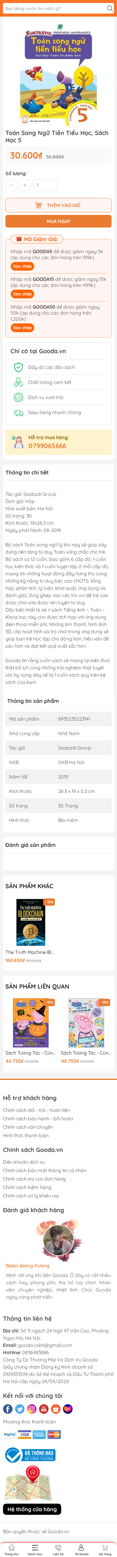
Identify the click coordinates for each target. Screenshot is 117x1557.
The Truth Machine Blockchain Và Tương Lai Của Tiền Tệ (30, 952)
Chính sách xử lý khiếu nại (31, 1196)
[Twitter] (20, 1409)
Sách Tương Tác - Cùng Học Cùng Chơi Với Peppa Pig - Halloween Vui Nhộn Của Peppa (30, 1053)
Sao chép (22, 266)
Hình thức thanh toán (26, 1135)
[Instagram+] (32, 1409)
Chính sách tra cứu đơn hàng (34, 1179)
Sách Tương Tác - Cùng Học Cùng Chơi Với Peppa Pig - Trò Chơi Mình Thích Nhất (86, 1053)
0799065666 (47, 446)
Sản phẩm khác (29, 886)
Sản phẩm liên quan (37, 986)
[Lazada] (68, 1409)
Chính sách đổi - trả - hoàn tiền (36, 1110)
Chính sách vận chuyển (28, 1127)
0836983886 (35, 1352)
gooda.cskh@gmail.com (45, 1345)
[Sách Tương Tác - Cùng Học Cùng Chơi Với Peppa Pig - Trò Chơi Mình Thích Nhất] (86, 1023)
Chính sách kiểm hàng (27, 1187)
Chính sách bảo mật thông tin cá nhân (44, 1170)
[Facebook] (8, 1409)
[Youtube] (44, 1409)
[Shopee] (56, 1409)
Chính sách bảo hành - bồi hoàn (38, 1118)
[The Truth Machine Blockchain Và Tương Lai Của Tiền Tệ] (30, 922)
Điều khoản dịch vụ (24, 1162)
